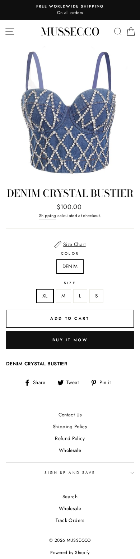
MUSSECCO (70, 31)
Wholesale (70, 450)
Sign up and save (70, 472)
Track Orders (70, 520)
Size (70, 283)
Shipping (47, 215)
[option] (70, 10)
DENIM (70, 266)
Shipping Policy (70, 426)
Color (70, 253)
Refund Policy (70, 438)
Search (70, 496)
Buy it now (70, 340)
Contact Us (70, 414)
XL (45, 295)
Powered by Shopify (69, 552)
